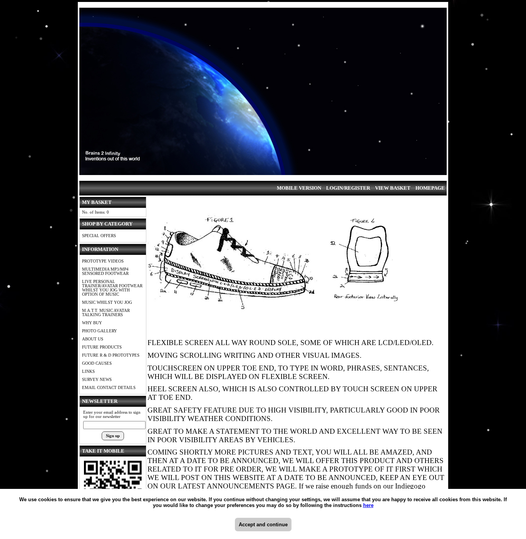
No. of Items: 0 (95, 212)
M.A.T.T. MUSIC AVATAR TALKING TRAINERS (106, 312)
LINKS (88, 371)
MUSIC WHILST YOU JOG (107, 302)
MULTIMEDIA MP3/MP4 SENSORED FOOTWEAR (105, 271)
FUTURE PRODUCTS (102, 347)
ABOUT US (92, 339)
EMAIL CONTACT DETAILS (109, 388)
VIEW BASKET (392, 188)
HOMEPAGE (430, 188)
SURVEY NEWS (97, 379)
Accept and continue (263, 524)
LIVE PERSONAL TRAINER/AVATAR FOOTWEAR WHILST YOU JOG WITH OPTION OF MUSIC (112, 288)
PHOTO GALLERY (99, 331)
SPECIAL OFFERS (99, 236)
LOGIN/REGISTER (348, 188)
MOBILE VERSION (299, 188)
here (368, 505)
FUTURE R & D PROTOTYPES (110, 355)
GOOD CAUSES (97, 363)
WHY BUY (92, 323)
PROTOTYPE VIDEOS (103, 261)
